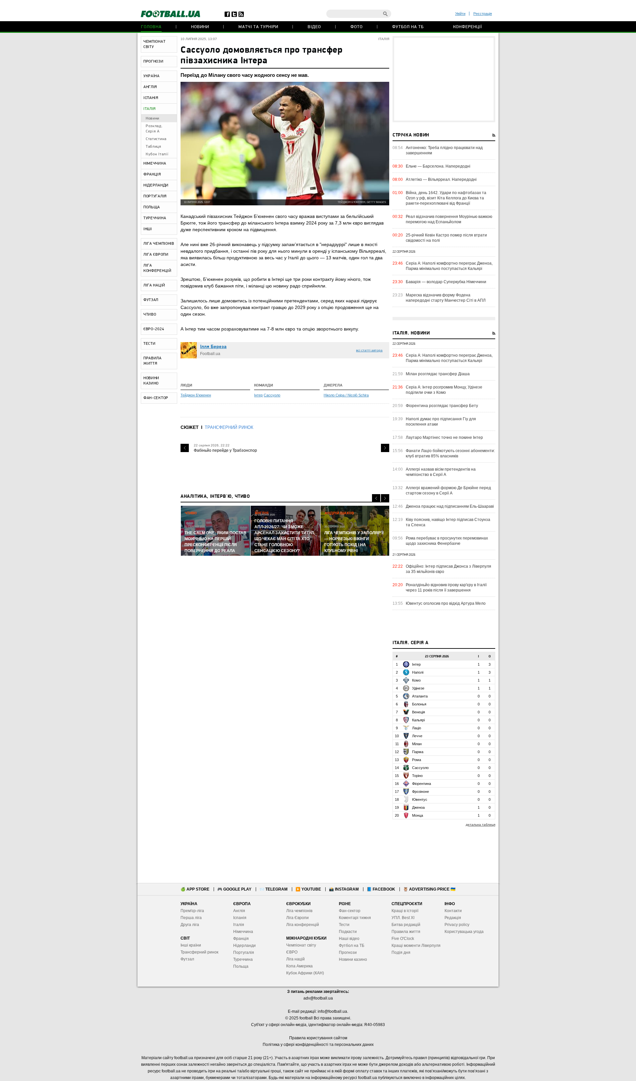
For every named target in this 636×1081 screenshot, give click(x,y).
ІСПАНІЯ (150, 98)
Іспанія (239, 917)
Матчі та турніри (258, 27)
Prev (185, 448)
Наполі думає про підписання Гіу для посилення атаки (441, 422)
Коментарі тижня (355, 917)
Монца (417, 815)
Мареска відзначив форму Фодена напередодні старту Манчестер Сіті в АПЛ (446, 298)
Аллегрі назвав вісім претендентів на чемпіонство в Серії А (441, 472)
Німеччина (243, 931)
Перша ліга (191, 917)
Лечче (417, 736)
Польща (240, 966)
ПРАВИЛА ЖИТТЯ (152, 361)
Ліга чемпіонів (299, 910)
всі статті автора (369, 350)
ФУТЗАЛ (150, 300)
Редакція (453, 917)
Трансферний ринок (199, 952)
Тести (344, 924)
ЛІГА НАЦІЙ (154, 285)
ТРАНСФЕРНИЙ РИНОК (229, 427)
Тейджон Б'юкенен (196, 395)
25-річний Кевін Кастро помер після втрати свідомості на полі (446, 238)
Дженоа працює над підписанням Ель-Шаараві (450, 506)
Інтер (258, 395)
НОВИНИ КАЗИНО (151, 381)
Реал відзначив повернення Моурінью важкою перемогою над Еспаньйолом (449, 219)
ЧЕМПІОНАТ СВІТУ (154, 44)
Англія (239, 910)
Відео (314, 27)
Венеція (418, 712)
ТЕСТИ (149, 344)
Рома (416, 760)
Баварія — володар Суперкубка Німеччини (446, 282)
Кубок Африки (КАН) (305, 973)
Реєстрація (482, 14)
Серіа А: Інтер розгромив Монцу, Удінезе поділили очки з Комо (444, 390)
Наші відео (349, 938)
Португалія (243, 952)
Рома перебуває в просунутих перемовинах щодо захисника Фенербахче (447, 541)
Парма (417, 752)
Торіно (417, 776)
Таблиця (153, 147)
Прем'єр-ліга (192, 910)
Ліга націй (295, 959)
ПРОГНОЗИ (153, 62)
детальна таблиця (480, 824)
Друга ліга (190, 924)
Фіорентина (421, 784)
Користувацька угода (464, 931)
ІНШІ (147, 229)
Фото (356, 27)
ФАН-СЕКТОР (155, 398)
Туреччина (243, 959)
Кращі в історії (405, 910)
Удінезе (418, 688)
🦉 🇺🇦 (429, 889)
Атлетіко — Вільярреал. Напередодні (441, 179)
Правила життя (406, 931)
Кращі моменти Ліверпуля (416, 945)
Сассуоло (272, 395)
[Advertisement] (444, 79)
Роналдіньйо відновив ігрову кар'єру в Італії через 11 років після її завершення (446, 587)
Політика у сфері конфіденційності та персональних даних (318, 1044)
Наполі (417, 672)
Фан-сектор (349, 910)
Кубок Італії (157, 154)
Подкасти (348, 931)
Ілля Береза (213, 346)
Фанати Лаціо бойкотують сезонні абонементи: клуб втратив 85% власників (450, 453)
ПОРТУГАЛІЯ (155, 196)
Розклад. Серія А (154, 128)
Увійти (460, 14)
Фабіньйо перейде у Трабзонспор (225, 450)
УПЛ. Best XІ (403, 917)
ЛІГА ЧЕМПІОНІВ (158, 244)
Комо (416, 680)
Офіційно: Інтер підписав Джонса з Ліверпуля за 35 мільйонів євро (448, 569)
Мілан (417, 744)
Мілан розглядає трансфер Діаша (438, 374)
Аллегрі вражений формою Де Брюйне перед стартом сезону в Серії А (448, 490)
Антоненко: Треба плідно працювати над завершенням (444, 150)
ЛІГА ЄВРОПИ (156, 255)
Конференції (467, 27)
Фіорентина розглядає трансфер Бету (442, 405)
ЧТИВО (149, 315)
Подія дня (401, 952)
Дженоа (418, 807)
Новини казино (353, 959)
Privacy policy (457, 924)
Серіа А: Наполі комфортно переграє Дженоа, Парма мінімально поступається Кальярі (449, 266)
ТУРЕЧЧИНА (154, 218)
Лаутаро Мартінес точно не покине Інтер (444, 437)
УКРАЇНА (151, 76)
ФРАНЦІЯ (152, 175)
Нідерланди (244, 945)
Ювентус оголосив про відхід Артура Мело (446, 603)
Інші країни (191, 945)
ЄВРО (291, 952)
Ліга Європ (296, 917)
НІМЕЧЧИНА (154, 164)
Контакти (453, 910)
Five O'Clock (403, 938)
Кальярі (418, 720)
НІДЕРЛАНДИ (156, 185)
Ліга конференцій (302, 924)
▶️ (308, 889)
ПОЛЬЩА (151, 207)
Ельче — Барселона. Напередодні (438, 166)
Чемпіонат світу (301, 945)
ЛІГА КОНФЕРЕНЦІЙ (157, 268)
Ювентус (419, 799)
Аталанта (420, 696)
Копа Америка (299, 966)
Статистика (156, 139)
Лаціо (416, 728)
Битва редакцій (406, 924)
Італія (238, 924)
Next (385, 448)
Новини (200, 27)
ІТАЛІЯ (149, 109)
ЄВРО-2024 (153, 329)
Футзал (187, 959)
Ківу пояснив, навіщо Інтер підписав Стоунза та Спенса (448, 522)
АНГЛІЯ (150, 87)
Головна (151, 27)
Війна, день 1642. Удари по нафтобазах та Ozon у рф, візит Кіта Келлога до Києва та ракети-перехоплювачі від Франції (446, 198)
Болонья (419, 704)
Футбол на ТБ (408, 27)
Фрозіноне (420, 792)
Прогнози (348, 952)
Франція (241, 938)
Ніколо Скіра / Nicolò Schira (346, 395)
